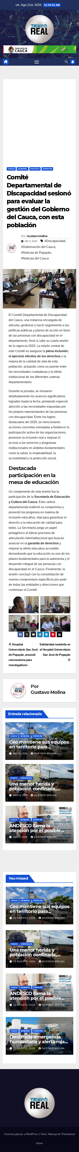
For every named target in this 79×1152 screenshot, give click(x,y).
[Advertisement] (39, 118)
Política (35, 169)
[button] (66, 61)
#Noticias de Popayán (36, 252)
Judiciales (26, 778)
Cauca (11, 169)
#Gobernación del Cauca (38, 247)
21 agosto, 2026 (24, 918)
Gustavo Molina (37, 236)
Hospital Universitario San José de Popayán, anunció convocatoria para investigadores (23, 655)
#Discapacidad (55, 241)
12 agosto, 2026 (24, 1005)
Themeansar (68, 1134)
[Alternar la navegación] (37, 62)
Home (39, 1143)
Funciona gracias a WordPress (21, 1134)
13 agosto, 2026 (24, 961)
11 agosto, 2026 (24, 1048)
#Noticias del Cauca (35, 258)
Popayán (47, 169)
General (22, 169)
